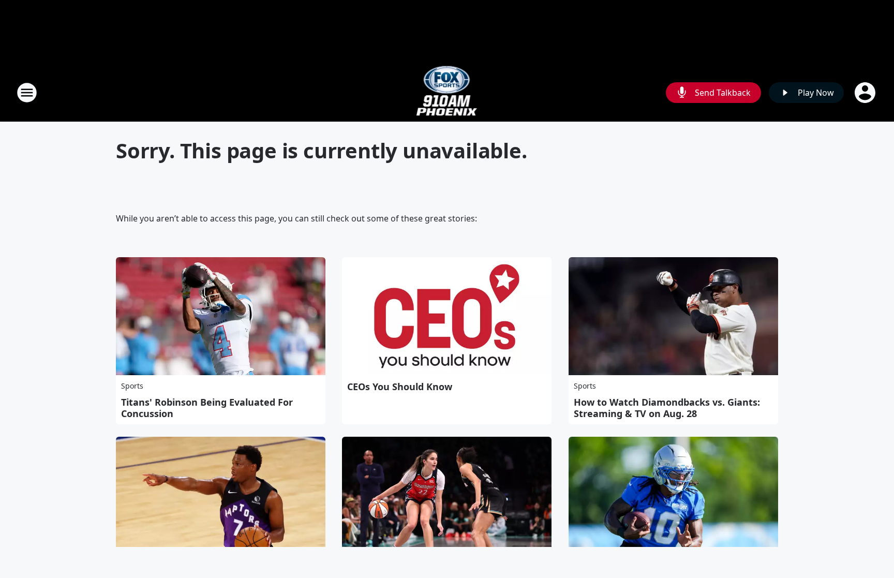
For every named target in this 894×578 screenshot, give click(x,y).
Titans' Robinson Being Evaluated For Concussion (207, 407)
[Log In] (866, 92)
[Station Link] (447, 92)
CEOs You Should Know (399, 386)
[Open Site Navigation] (27, 92)
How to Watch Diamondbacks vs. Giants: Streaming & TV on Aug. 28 (667, 407)
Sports (132, 386)
